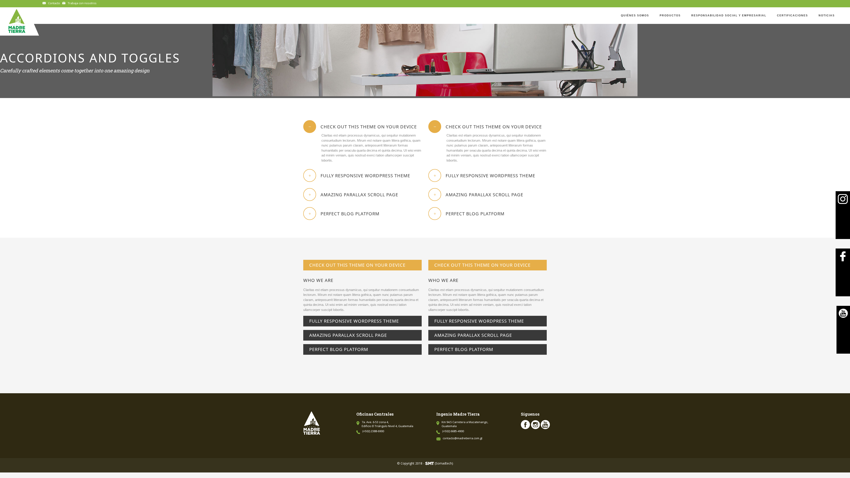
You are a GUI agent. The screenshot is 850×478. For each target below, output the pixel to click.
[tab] (362, 126)
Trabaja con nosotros (82, 3)
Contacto (54, 3)
